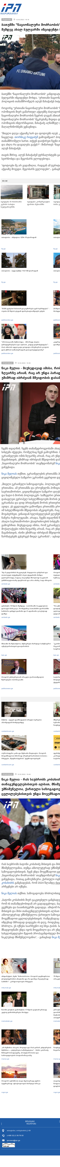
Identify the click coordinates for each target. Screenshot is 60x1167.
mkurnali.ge (6, 988)
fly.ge (3, 249)
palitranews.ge (7, 688)
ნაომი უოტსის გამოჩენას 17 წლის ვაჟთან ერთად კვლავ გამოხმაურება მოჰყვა (24, 1011)
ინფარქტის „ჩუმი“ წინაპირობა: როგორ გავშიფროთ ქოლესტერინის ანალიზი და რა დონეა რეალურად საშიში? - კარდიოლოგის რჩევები (25, 979)
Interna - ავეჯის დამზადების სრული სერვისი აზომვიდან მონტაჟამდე (21, 721)
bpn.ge (4, 655)
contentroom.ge (7, 731)
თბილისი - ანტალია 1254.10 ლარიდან (18, 237)
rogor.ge (4, 1092)
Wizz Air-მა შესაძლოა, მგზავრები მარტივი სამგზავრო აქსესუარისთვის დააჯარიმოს (26, 645)
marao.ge (5, 1059)
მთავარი (30, 1121)
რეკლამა (31, 1124)
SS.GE (5, 181)
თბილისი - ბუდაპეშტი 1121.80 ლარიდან (19, 271)
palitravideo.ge (7, 320)
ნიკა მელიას (9, 893)
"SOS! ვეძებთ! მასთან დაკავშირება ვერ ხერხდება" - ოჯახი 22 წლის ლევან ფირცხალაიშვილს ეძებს (25, 310)
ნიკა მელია (8, 473)
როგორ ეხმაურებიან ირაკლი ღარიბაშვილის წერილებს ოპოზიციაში (22, 678)
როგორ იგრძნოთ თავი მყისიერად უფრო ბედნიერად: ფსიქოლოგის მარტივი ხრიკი (20, 1082)
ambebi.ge (5, 584)
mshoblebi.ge (6, 1021)
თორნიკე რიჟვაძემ (26, 137)
